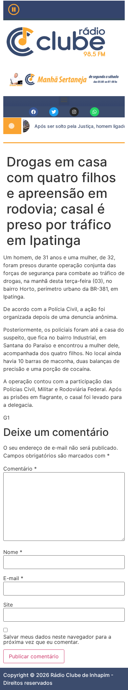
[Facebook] (33, 111)
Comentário (20, 468)
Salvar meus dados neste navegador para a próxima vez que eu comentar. (57, 639)
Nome (12, 552)
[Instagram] (74, 111)
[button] (64, 99)
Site (8, 604)
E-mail (13, 578)
